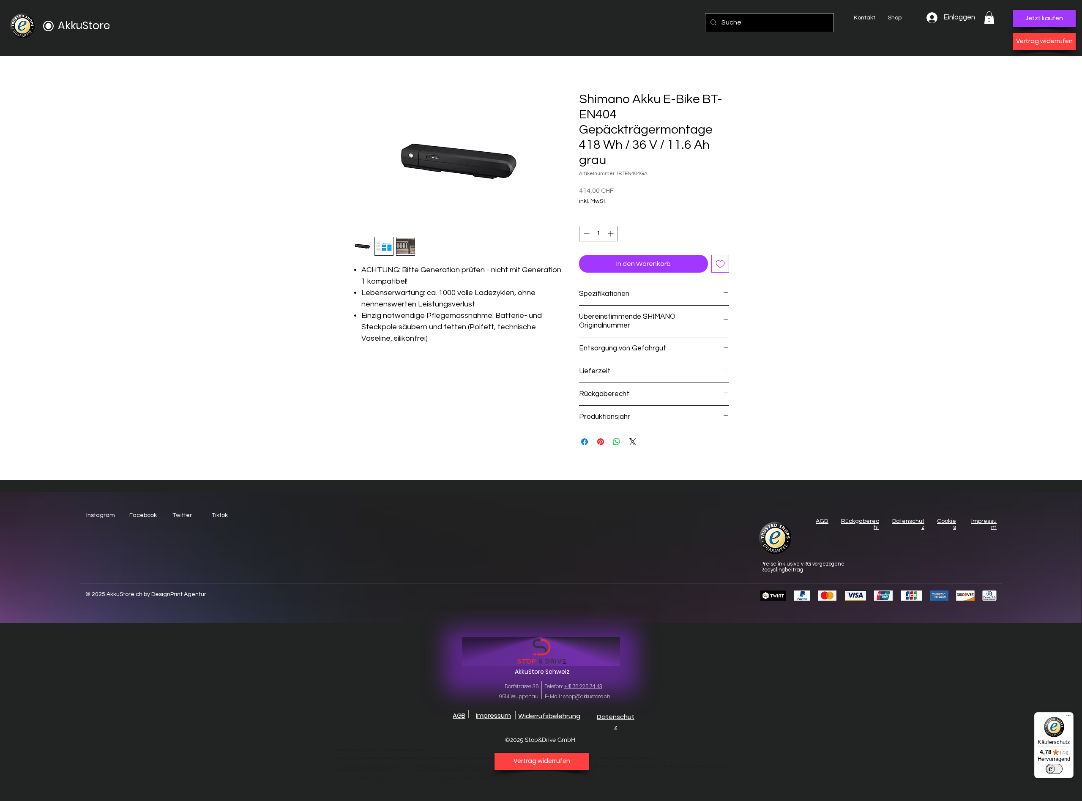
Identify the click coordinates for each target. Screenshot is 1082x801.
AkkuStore (84, 25)
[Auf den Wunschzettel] (720, 264)
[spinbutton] (598, 233)
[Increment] (611, 233)
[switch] (1054, 769)
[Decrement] (585, 233)
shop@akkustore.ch (586, 696)
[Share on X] (633, 442)
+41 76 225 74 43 (583, 686)
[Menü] (1068, 717)
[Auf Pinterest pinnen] (601, 442)
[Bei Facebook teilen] (584, 442)
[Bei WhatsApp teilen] (617, 442)
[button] (989, 17)
